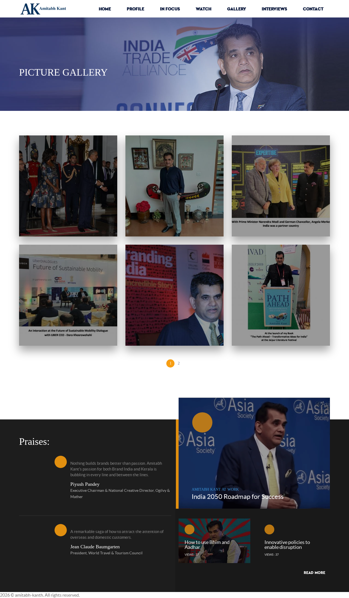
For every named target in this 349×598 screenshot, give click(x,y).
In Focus (170, 8)
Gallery (236, 8)
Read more (314, 572)
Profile (135, 8)
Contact (313, 8)
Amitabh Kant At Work (215, 489)
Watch (203, 8)
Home (105, 8)
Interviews (274, 8)
